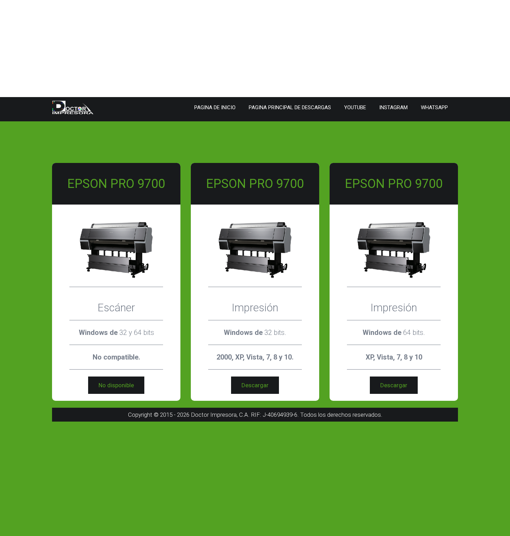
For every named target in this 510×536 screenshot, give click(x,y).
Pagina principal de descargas (290, 107)
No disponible (116, 385)
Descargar (255, 385)
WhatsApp (434, 107)
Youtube (355, 107)
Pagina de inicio (215, 107)
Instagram (393, 107)
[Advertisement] (208, 48)
